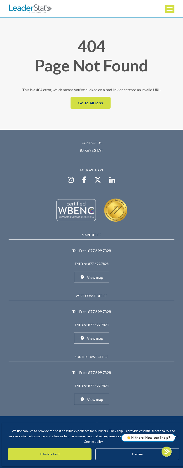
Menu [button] (170, 8)
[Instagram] (71, 179)
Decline (137, 454)
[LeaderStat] (30, 9)
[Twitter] (97, 179)
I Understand (50, 454)
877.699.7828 (99, 250)
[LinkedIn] (112, 179)
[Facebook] (84, 179)
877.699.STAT (91, 150)
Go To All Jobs (90, 102)
